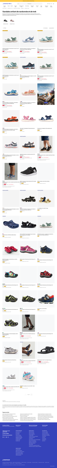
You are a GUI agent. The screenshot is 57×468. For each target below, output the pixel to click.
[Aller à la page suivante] (31, 395)
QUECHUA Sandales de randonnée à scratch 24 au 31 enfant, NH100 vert (10, 49)
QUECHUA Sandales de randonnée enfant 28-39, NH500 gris (27, 155)
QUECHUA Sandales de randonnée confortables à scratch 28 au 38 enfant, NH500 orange (10, 130)
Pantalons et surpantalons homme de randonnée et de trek (28, 418)
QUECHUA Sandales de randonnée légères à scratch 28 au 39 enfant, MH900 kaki (10, 209)
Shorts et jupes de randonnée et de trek (43, 418)
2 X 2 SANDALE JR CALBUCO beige (42, 208)
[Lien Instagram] (8, 437)
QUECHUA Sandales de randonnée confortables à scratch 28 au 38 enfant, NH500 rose (28, 103)
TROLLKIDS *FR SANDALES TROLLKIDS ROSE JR (27, 128)
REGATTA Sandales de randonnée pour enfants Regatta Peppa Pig (9, 259)
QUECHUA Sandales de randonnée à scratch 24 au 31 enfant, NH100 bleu (10, 75)
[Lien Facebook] (3, 437)
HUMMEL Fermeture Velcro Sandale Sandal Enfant (27, 360)
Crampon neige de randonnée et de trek (8, 418)
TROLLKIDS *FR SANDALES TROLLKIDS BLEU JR (44, 128)
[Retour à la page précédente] (25, 395)
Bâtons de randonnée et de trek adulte (7, 417)
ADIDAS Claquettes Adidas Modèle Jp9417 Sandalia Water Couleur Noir (28, 182)
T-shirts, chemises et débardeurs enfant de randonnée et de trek (47, 416)
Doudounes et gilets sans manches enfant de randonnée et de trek (29, 419)
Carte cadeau (51, 6)
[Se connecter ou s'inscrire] (52, 4)
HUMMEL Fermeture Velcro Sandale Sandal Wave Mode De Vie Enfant (11, 182)
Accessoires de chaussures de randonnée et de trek (9, 416)
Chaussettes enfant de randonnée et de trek (44, 419)
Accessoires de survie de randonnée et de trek (26, 420)
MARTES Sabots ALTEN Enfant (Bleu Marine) (9, 234)
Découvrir (46, 102)
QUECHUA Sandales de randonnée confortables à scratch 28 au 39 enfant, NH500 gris (28, 49)
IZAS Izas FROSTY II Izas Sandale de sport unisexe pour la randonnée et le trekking (28, 234)
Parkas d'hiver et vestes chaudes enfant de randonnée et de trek (47, 417)
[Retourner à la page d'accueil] (7, 3)
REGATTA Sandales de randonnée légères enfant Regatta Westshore (10, 334)
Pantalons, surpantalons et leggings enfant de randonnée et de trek (29, 417)
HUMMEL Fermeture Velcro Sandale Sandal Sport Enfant (27, 334)
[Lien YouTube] (6, 437)
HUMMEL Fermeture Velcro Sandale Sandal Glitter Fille (10, 386)
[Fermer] (54, 1)
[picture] (11, 38)
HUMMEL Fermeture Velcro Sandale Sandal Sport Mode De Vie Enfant (46, 155)
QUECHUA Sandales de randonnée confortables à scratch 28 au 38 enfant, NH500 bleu (10, 103)
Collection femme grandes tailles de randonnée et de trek (10, 419)
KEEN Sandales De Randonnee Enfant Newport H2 (27, 259)
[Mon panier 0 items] (54, 4)
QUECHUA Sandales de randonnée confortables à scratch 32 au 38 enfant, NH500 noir (28, 209)
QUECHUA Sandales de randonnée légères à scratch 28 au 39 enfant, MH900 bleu (28, 76)
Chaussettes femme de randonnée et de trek (8, 420)
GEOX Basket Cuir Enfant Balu (42, 308)
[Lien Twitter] (4, 437)
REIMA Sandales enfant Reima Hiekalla (43, 181)
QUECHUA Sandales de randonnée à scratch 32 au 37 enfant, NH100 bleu (45, 50)
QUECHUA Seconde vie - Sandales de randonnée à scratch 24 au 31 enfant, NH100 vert (45, 234)
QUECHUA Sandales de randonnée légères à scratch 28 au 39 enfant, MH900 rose (10, 155)
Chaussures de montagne (23, 416)
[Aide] (50, 4)
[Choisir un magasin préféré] (48, 4)
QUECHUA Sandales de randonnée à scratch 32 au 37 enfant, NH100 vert (45, 76)
